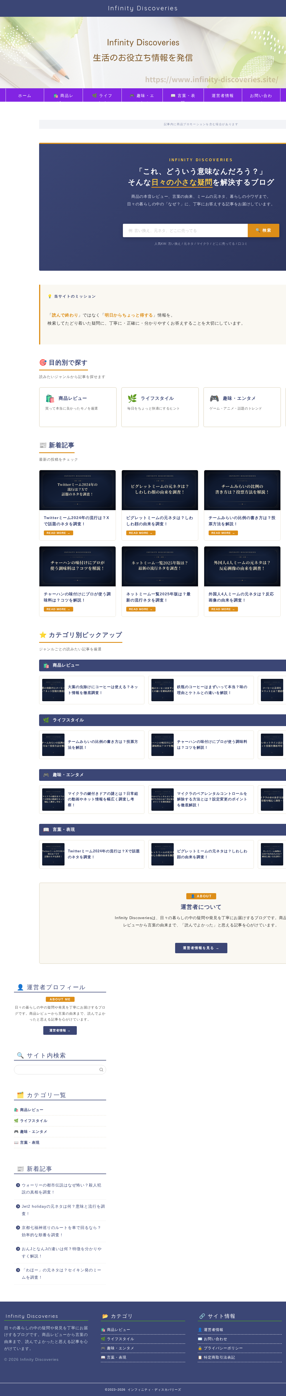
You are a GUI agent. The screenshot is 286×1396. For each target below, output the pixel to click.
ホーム (25, 95)
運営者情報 (223, 95)
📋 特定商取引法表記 (216, 1357)
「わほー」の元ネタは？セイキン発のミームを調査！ (61, 1274)
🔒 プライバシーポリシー (220, 1348)
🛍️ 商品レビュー (63, 97)
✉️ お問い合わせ (212, 1339)
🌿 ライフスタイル (102, 97)
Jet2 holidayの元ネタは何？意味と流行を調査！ (63, 1210)
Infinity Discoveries (143, 8)
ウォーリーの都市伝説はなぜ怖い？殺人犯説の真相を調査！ (61, 1189)
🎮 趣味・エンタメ (142, 97)
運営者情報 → (60, 1030)
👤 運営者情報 (210, 1330)
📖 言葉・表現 (183, 97)
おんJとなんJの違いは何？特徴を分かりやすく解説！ (62, 1252)
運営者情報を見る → (201, 948)
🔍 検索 (263, 230)
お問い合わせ (261, 97)
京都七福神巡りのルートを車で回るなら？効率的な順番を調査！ (61, 1231)
